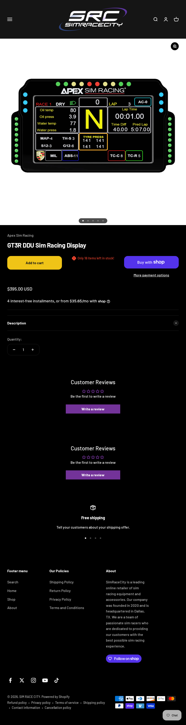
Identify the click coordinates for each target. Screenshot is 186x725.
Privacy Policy (60, 599)
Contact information (26, 708)
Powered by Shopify (56, 697)
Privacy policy (41, 703)
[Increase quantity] (32, 349)
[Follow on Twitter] (22, 680)
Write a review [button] (93, 409)
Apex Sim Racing (20, 235)
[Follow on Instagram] (33, 680)
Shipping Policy (61, 582)
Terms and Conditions (66, 607)
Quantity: (14, 339)
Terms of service (67, 703)
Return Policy (60, 590)
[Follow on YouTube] (45, 680)
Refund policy (17, 703)
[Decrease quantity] (14, 349)
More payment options (151, 275)
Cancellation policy (58, 708)
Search (12, 582)
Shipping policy (94, 703)
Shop (11, 599)
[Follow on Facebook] (10, 680)
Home (12, 590)
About (12, 607)
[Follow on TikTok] (57, 680)
